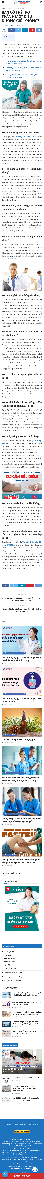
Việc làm (35, 1124)
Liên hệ (15, 1124)
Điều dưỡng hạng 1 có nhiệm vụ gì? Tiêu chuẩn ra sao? (26, 1003)
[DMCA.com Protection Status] (22, 1131)
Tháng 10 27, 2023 (8, 742)
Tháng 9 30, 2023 (21, 25)
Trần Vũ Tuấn (8, 25)
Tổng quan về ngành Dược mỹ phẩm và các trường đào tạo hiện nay (27, 1013)
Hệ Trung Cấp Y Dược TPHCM (12, 981)
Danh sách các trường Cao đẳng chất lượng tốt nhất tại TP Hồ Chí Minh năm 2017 (25, 1088)
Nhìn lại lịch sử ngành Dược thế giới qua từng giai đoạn (27, 1032)
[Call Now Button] (5, 1174)
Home (3, 8)
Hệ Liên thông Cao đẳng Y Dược (12, 972)
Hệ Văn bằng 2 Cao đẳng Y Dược (12, 977)
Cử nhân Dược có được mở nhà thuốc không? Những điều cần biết (26, 1023)
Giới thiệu (8, 1124)
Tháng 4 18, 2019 (18, 1093)
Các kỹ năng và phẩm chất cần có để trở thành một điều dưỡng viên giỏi (21, 820)
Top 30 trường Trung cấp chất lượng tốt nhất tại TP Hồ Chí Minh (21, 1067)
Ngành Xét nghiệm (9, 961)
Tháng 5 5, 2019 (8, 1071)
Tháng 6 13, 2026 (7, 663)
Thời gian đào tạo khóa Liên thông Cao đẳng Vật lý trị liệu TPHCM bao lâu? (21, 861)
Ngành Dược (7, 955)
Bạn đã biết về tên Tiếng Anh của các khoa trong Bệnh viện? (27, 1099)
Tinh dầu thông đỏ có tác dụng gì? (18, 739)
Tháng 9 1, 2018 (17, 1103)
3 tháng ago (17, 998)
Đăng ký (22, 1124)
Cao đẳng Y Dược (9, 734)
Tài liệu (29, 1124)
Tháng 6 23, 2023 (7, 783)
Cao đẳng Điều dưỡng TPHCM (25, 137)
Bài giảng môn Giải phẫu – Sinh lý (25, 1077)
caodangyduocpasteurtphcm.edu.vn (24, 1164)
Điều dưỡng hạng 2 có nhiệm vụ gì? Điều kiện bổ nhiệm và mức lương (21, 659)
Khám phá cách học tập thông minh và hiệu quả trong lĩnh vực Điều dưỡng (20, 779)
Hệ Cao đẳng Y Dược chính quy (12, 952)
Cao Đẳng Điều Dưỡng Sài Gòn (15, 8)
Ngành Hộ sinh (8, 965)
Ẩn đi (12, 37)
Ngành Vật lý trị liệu (10, 968)
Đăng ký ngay (22, 1176)
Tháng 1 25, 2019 (18, 1080)
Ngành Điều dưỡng (9, 958)
